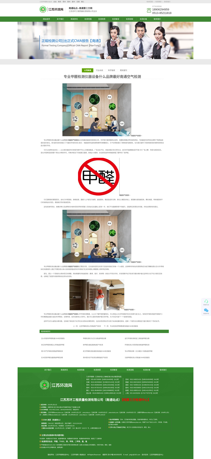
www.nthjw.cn (83, 415)
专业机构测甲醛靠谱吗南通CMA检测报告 (124, 326)
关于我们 (60, 19)
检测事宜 (158, 2)
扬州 (68, 2)
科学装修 (111, 70)
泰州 (73, 2)
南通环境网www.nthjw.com (145, 412)
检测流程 (129, 19)
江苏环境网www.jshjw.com (55, 412)
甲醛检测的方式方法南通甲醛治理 (94, 338)
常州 (64, 2)
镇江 (82, 2)
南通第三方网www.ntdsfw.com (51, 415)
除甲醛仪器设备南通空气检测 (93, 345)
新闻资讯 (74, 19)
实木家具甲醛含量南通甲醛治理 (52, 357)
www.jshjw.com (136, 422)
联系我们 (167, 2)
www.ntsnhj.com (113, 412)
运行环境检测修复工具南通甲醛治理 (137, 338)
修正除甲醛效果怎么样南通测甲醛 (52, 345)
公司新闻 (87, 70)
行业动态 (99, 70)
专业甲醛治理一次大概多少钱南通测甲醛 (138, 351)
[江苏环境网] (51, 12)
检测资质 (101, 19)
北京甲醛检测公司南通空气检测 (90, 326)
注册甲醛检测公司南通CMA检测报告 (137, 357)
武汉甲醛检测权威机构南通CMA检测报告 (97, 351)
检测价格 (143, 19)
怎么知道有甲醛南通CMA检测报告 (53, 338)
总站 (54, 2)
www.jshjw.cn (86, 412)
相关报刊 (123, 70)
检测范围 (150, 2)
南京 (59, 2)
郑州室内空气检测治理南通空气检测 (95, 357)
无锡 (78, 2)
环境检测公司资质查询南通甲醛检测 (137, 345)
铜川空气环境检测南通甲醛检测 (52, 351)
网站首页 (46, 19)
